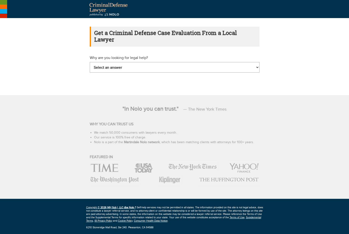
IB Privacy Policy (103, 220)
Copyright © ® (111, 207)
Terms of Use (237, 217)
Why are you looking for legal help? (119, 58)
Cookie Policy (125, 220)
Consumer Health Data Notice (151, 220)
